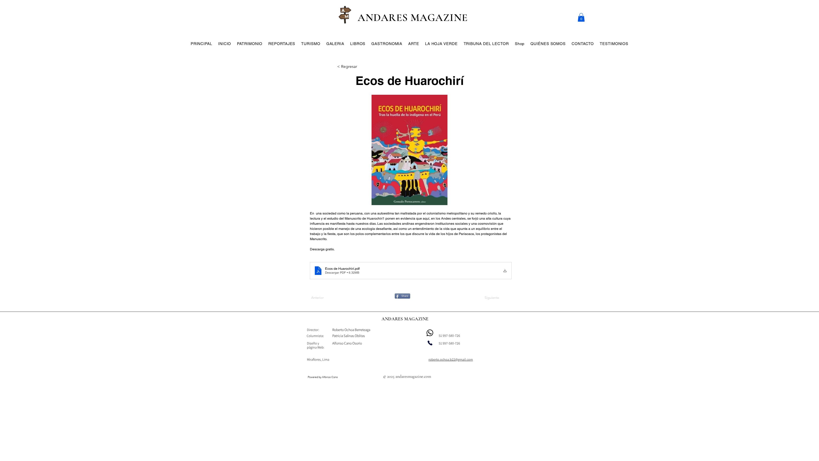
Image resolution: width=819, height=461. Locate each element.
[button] (581, 17)
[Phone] (430, 343)
